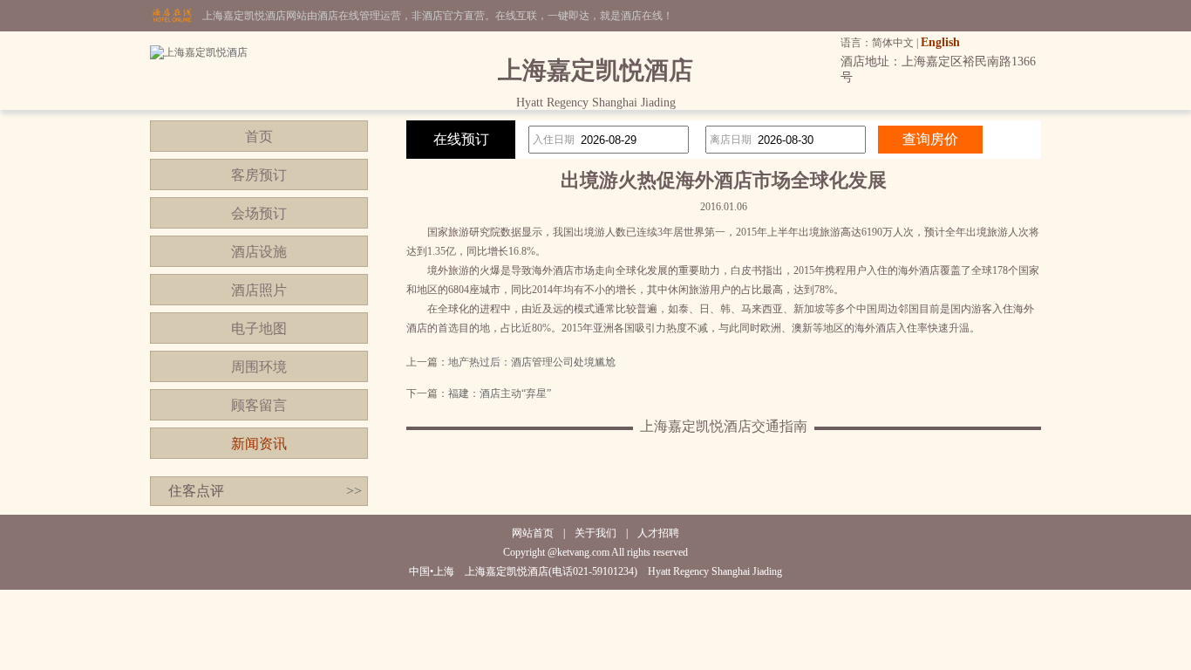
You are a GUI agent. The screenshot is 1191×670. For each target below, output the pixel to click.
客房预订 (259, 175)
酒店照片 (259, 290)
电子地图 (259, 328)
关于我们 (595, 533)
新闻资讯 (259, 443)
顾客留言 (259, 405)
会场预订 (259, 213)
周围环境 (259, 366)
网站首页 (533, 533)
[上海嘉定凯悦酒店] (199, 52)
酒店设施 (259, 251)
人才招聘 (658, 533)
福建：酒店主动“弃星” (499, 393)
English (940, 42)
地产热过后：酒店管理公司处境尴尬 (532, 362)
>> (354, 490)
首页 (259, 136)
